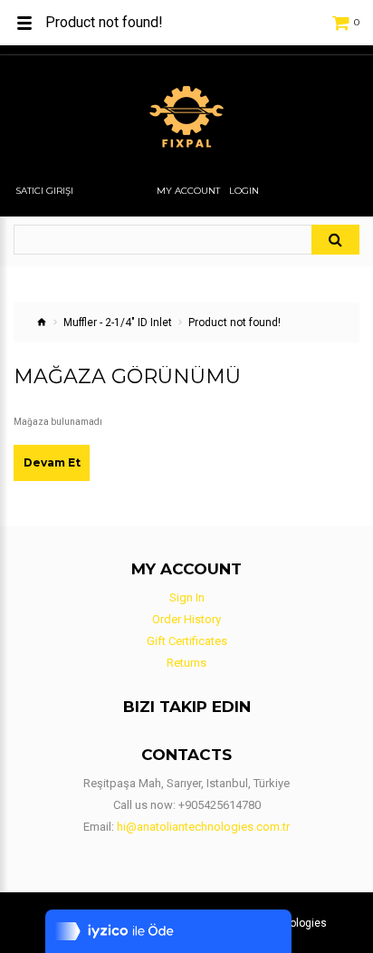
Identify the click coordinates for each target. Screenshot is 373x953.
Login (244, 191)
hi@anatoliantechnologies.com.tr (203, 826)
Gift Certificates (187, 641)
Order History (186, 619)
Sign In (187, 597)
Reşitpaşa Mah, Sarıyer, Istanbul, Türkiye (186, 783)
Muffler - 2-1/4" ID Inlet (117, 322)
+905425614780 (219, 805)
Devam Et (52, 462)
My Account (188, 191)
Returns (186, 662)
